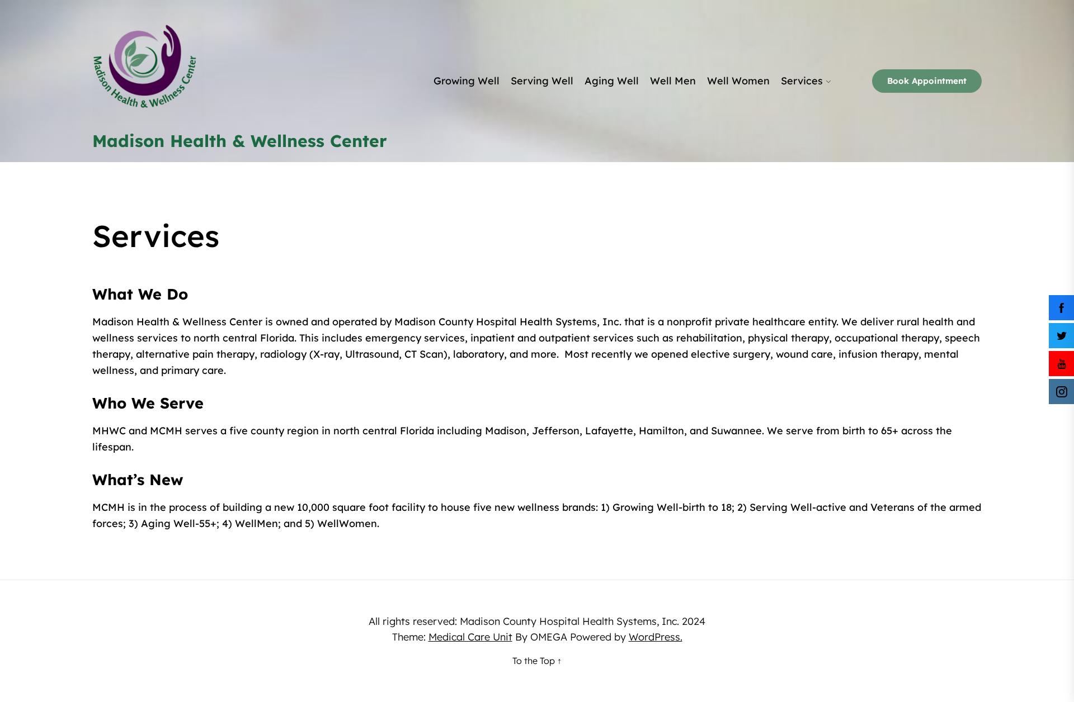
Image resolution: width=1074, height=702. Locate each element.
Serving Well (542, 81)
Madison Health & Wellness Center (239, 141)
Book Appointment (927, 80)
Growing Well (467, 81)
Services (802, 81)
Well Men (673, 81)
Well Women (738, 81)
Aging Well (612, 81)
